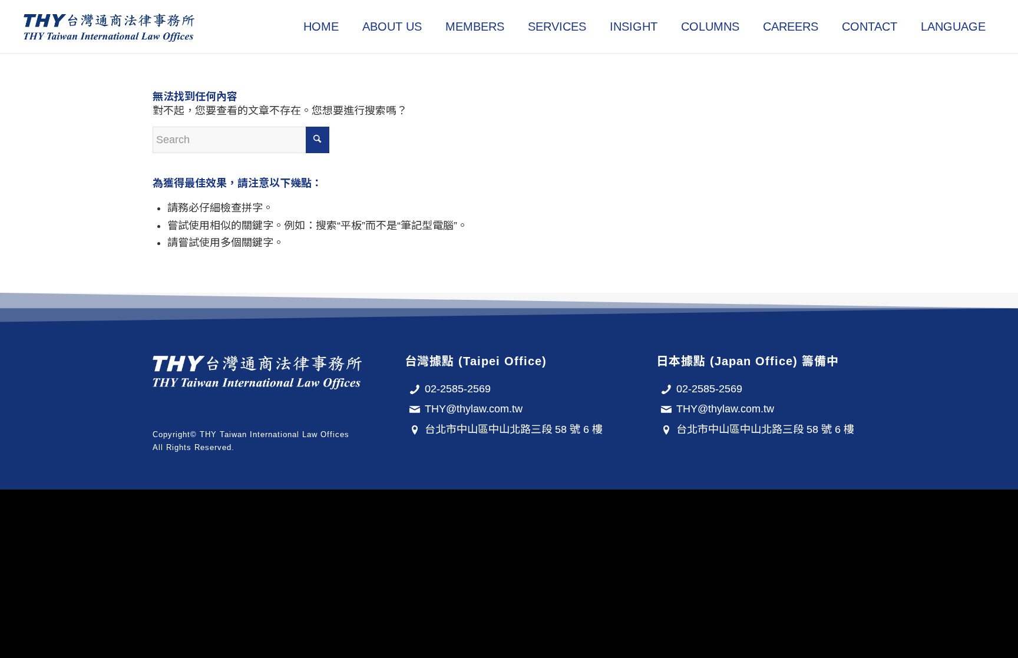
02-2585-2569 (458, 389)
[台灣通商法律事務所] (109, 26)
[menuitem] (321, 26)
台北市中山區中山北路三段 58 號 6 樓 (514, 429)
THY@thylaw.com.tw (474, 409)
